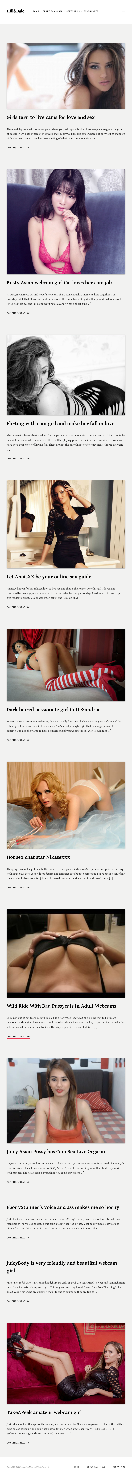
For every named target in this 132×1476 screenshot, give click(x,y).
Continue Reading (18, 148)
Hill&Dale (15, 11)
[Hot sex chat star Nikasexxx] (66, 805)
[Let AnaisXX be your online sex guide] (66, 524)
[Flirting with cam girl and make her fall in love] (66, 375)
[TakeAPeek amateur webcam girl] (66, 1363)
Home (36, 11)
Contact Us (73, 11)
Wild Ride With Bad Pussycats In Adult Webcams (61, 1006)
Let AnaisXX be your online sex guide (49, 577)
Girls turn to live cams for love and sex (51, 117)
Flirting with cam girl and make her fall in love (60, 424)
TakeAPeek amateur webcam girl (44, 1412)
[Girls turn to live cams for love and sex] (66, 76)
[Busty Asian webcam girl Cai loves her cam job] (66, 221)
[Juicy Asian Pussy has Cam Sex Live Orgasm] (66, 1100)
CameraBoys (91, 11)
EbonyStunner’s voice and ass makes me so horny (63, 1207)
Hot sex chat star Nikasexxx (38, 857)
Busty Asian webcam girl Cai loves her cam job (59, 283)
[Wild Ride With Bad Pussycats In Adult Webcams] (66, 953)
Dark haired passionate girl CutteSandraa (54, 710)
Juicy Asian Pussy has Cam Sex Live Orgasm (56, 1152)
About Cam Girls (53, 11)
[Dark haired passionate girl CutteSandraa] (66, 665)
